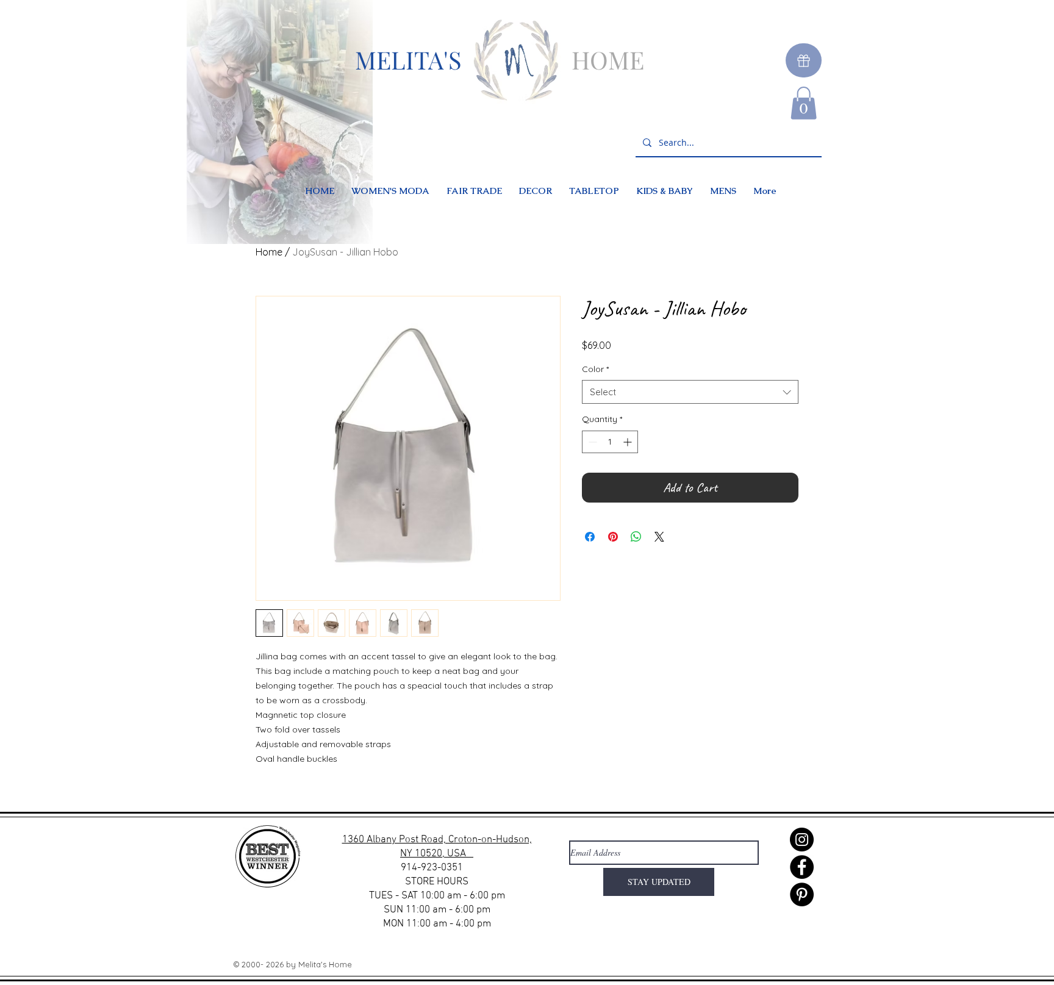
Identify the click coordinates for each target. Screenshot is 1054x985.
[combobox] (690, 392)
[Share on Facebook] (590, 536)
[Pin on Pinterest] (613, 536)
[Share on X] (659, 536)
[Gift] (804, 60)
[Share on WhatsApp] (636, 536)
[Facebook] (802, 867)
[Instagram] (802, 839)
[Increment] (628, 442)
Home (269, 252)
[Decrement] (591, 442)
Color (595, 369)
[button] (803, 103)
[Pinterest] (802, 894)
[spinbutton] (610, 442)
